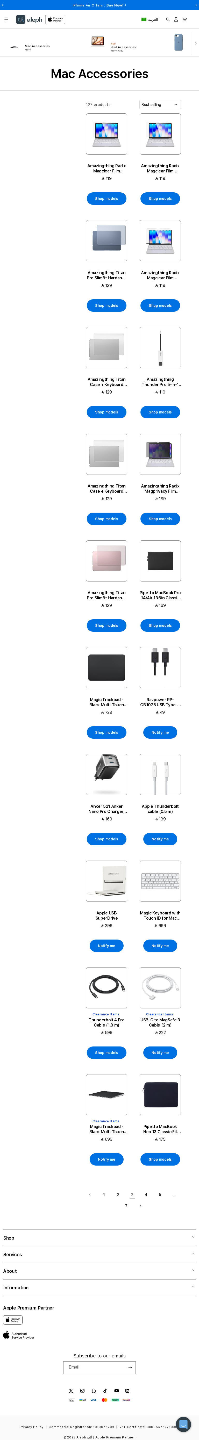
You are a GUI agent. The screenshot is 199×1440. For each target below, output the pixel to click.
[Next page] (140, 1206)
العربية (153, 19)
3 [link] (132, 1194)
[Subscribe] (130, 1367)
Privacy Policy (32, 1427)
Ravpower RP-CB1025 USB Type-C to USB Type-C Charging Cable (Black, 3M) (160, 702)
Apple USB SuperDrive (107, 916)
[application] (183, 1424)
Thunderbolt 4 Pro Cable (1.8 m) (107, 1022)
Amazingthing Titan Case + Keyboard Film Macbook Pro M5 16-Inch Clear (106, 489)
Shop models (106, 199)
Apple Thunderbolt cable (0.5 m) (160, 809)
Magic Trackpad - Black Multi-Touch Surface (106, 702)
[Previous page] (90, 1195)
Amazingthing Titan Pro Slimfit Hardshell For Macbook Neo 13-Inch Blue (106, 275)
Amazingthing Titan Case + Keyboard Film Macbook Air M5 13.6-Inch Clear (107, 382)
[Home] (29, 19)
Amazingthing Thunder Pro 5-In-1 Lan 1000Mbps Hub (160, 382)
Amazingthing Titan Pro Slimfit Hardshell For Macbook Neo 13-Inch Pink (106, 595)
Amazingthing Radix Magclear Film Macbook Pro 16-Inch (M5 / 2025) (160, 275)
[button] (6, 19)
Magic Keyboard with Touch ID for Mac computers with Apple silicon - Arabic (160, 916)
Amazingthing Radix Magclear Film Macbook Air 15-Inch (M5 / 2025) (106, 168)
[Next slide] (194, 43)
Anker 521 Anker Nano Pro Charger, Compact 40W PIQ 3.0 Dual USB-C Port (106, 809)
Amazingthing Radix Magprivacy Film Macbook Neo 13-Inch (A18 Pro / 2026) (160, 489)
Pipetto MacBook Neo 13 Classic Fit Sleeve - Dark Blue (160, 1129)
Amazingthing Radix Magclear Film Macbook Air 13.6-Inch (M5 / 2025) (160, 168)
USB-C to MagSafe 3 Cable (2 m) (160, 1022)
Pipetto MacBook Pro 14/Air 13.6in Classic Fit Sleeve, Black (160, 595)
